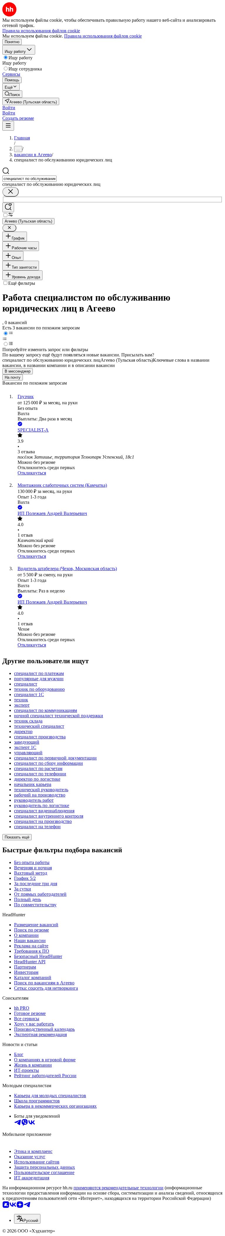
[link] (12, 94)
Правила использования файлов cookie (103, 35)
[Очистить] (10, 192)
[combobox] (29, 179)
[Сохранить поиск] (8, 207)
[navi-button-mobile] (8, 126)
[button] (8, 107)
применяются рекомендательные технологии (118, 1187)
